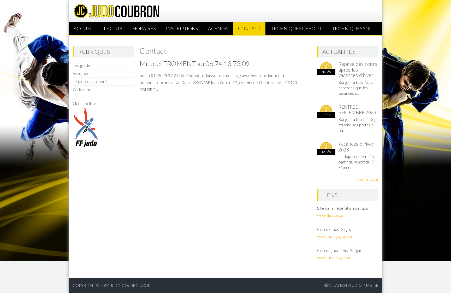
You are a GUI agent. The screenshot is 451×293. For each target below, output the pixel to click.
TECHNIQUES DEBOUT (296, 28)
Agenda (218, 28)
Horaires (144, 28)
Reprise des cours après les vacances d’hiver (358, 69)
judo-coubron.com (130, 285)
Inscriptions (182, 28)
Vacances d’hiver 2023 (356, 147)
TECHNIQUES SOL (351, 28)
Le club (113, 28)
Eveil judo (81, 73)
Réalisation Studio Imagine (351, 285)
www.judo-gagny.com (335, 236)
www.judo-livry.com (334, 257)
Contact (249, 28)
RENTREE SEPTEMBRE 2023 (357, 110)
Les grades (82, 65)
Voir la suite (367, 179)
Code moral (83, 89)
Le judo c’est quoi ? (89, 81)
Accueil (84, 28)
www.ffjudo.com (331, 215)
